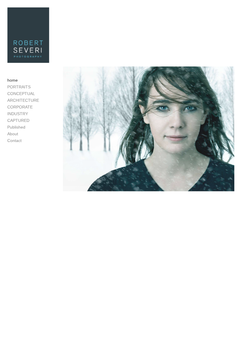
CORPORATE (20, 107)
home (12, 80)
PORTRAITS (19, 87)
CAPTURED (18, 120)
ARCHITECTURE (23, 100)
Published (16, 127)
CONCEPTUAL (21, 93)
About (12, 133)
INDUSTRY (17, 113)
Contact (14, 140)
